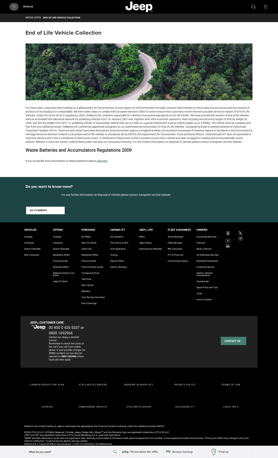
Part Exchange (89, 303)
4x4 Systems (116, 237)
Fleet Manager (175, 243)
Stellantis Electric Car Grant (64, 274)
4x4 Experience (118, 249)
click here (102, 161)
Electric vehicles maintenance (204, 274)
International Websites (150, 249)
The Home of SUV (119, 243)
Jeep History (145, 243)
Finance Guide (60, 261)
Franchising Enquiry (178, 261)
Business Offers (61, 267)
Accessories (202, 281)
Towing (114, 255)
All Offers (86, 237)
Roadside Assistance (207, 261)
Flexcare (200, 243)
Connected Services (206, 237)
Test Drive (86, 279)
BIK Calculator (175, 249)
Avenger (28, 237)
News (142, 237)
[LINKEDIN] (228, 246)
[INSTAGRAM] (241, 238)
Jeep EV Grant (60, 281)
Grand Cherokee (32, 249)
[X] (241, 231)
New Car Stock (89, 243)
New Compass (31, 255)
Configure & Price (90, 273)
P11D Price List (175, 255)
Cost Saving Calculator (93, 297)
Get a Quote (87, 285)
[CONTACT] (253, 7)
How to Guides (203, 299)
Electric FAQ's (117, 261)
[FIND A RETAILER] (265, 7)
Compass (29, 243)
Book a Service (203, 249)
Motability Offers (61, 255)
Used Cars (87, 249)
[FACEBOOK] (228, 231)
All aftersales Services (207, 255)
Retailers (86, 291)
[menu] (14, 7)
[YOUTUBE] (228, 238)
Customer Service (205, 267)
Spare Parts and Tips (207, 287)
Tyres (199, 293)
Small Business (175, 237)
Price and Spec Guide (92, 267)
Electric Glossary (118, 267)
